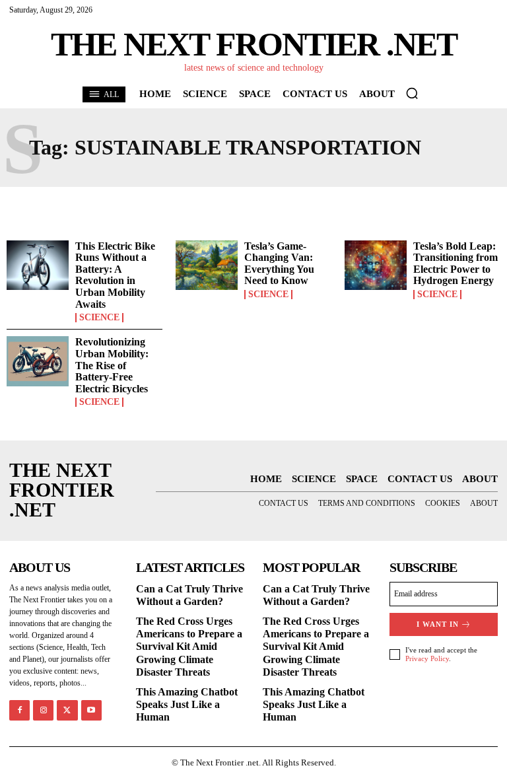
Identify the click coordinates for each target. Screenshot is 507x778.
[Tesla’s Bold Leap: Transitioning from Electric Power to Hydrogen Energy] (376, 265)
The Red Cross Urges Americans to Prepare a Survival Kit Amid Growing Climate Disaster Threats (189, 647)
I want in (438, 624)
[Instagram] (43, 710)
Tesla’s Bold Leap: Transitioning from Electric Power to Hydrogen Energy (455, 263)
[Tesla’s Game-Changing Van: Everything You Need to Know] (207, 265)
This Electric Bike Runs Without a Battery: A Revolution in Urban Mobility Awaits (115, 275)
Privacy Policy (427, 658)
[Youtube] (91, 710)
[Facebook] (19, 710)
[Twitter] (67, 710)
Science (99, 317)
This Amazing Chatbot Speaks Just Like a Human (187, 704)
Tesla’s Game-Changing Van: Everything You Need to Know (279, 263)
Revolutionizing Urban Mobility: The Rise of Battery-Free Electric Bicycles (112, 365)
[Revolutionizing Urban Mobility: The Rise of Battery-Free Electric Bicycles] (38, 361)
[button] (412, 93)
